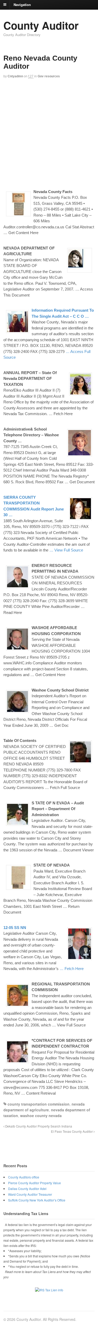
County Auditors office (23, 1177)
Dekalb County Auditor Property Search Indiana (38, 1126)
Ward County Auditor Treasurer (30, 1194)
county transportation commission (39, 1104)
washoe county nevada (41, 1115)
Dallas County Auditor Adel (27, 1188)
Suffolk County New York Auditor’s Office (36, 1200)
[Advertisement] (49, 133)
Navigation (22, 4)
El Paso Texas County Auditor (72, 1131)
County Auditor (41, 25)
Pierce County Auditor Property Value (34, 1183)
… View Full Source (66, 550)
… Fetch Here (72, 968)
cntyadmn (15, 76)
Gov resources (49, 76)
